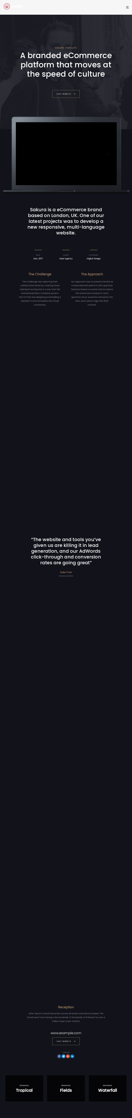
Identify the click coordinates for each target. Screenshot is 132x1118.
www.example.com (66, 1033)
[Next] (108, 153)
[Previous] (24, 153)
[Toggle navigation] (108, 7)
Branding (24, 1085)
